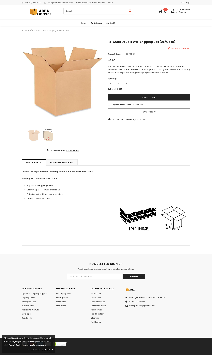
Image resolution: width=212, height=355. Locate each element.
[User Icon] (173, 11)
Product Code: (114, 54)
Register (186, 9)
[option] (63, 82)
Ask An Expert (72, 150)
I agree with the (118, 105)
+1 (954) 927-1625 (33, 2)
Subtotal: (112, 89)
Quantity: (112, 78)
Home (24, 30)
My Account (181, 12)
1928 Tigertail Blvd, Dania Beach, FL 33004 (95, 2)
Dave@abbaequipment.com (60, 2)
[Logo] (40, 12)
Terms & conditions (134, 105)
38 (113, 119)
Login (178, 9)
